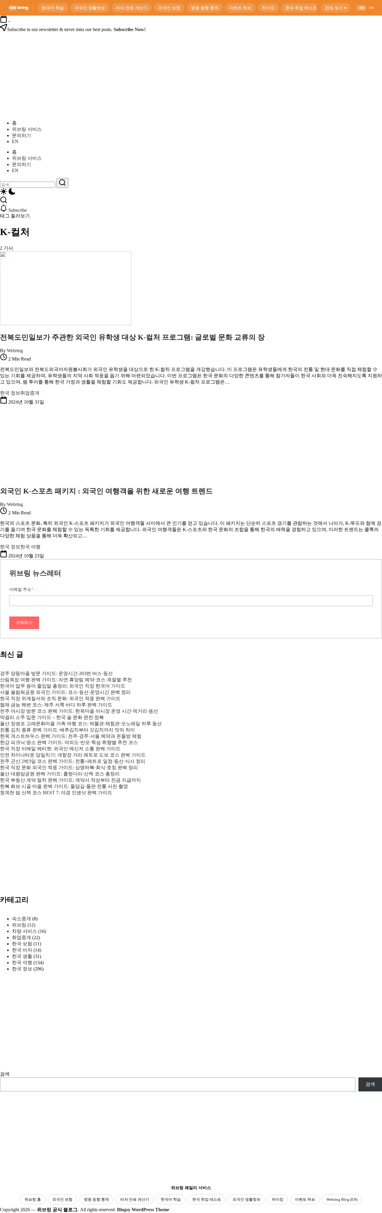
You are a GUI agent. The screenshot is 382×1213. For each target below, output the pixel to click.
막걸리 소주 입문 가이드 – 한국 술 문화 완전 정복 (52, 717)
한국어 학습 (171, 1199)
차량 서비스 (24, 931)
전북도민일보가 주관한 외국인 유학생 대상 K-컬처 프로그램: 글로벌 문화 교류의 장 (132, 337)
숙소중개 (21, 918)
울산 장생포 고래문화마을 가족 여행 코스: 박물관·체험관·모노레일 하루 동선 (81, 723)
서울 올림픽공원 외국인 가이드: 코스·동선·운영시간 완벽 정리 (65, 692)
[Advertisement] (48, 856)
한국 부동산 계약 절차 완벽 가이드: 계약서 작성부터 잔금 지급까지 (70, 780)
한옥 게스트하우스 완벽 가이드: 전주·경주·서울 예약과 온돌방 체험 (70, 736)
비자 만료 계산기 (134, 1199)
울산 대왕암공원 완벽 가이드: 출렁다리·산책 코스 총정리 (60, 773)
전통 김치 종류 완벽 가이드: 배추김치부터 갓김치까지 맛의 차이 (67, 729)
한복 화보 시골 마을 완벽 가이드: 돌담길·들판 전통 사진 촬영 (64, 786)
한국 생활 (22, 956)
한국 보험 (22, 943)
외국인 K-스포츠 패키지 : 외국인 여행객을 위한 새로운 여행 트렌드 (106, 491)
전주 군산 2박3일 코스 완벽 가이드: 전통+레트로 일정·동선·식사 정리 (72, 761)
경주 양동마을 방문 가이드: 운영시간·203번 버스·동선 (56, 673)
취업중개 (21, 937)
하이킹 (278, 1199)
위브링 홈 (32, 1199)
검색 (5, 1073)
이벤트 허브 (305, 1199)
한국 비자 (22, 950)
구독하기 (24, 622)
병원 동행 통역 (96, 1199)
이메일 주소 (21, 589)
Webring (15, 350)
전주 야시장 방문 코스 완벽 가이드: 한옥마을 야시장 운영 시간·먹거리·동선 (79, 711)
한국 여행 (22, 962)
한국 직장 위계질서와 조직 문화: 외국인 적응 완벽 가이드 (60, 698)
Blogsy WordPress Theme (143, 1209)
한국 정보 (22, 968)
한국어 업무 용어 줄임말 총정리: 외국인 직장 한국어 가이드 (62, 685)
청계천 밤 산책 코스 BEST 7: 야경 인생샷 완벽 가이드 (56, 792)
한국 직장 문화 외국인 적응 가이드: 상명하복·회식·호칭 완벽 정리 (69, 767)
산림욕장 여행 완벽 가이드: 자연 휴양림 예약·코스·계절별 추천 (66, 679)
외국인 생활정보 (246, 1199)
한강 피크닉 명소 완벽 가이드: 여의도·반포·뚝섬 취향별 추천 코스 (69, 742)
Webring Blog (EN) (342, 1199)
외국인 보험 (62, 1199)
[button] (191, 192)
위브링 (19, 924)
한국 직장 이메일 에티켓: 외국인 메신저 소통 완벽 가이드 (60, 748)
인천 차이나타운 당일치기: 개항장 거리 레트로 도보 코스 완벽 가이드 (73, 754)
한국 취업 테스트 (206, 1199)
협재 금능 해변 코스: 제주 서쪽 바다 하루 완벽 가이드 (56, 704)
